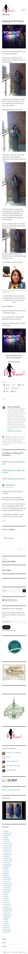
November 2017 (8, 850)
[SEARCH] (24, 590)
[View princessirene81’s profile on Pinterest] (13, 600)
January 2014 (7, 932)
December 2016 (8, 858)
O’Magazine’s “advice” (13, 209)
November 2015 (8, 885)
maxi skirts (10, 439)
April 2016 (6, 875)
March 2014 (7, 927)
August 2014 (7, 917)
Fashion (22, 436)
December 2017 (8, 848)
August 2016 (7, 866)
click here (13, 312)
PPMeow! (6, 14)
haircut (5, 439)
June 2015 (6, 896)
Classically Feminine (11, 770)
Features (8, 757)
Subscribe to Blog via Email (12, 609)
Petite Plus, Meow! (16, 491)
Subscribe (6, 627)
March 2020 (7, 841)
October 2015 (7, 887)
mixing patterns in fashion (18, 439)
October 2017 (7, 852)
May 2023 (6, 831)
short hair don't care (13, 442)
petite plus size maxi (6, 441)
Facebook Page (15, 357)
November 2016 (8, 860)
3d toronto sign (5, 438)
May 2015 (6, 898)
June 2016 (6, 871)
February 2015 (7, 904)
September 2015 (8, 890)
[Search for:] (12, 590)
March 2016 (7, 877)
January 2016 (7, 881)
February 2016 (7, 879)
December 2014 (8, 908)
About (3, 942)
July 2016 (6, 869)
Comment (20, 549)
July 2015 (6, 894)
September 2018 (8, 846)
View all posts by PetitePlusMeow (14, 430)
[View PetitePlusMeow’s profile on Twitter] (6, 600)
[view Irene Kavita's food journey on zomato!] (14, 790)
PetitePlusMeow (7, 436)
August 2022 (7, 835)
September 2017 (8, 854)
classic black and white (14, 438)
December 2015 (8, 883)
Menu (23, 9)
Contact (4, 946)
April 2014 (6, 925)
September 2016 (8, 864)
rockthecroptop (5, 442)
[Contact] (14, 370)
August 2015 (7, 892)
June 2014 (6, 921)
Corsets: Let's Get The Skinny (13, 752)
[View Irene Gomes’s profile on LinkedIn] (16, 600)
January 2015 (7, 906)
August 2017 (7, 856)
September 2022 (8, 833)
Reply (4, 520)
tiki (19, 442)
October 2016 (7, 862)
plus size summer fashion (16, 441)
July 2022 (6, 837)
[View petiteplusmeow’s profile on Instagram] (9, 600)
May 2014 (6, 923)
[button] (10, 814)
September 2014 (8, 915)
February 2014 (7, 929)
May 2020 (6, 839)
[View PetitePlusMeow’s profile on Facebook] (3, 600)
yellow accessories (6, 444)
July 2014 (6, 919)
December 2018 (8, 843)
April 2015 (6, 900)
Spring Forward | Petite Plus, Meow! (16, 478)
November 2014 (8, 911)
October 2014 (7, 913)
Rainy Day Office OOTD (12, 761)
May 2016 (6, 873)
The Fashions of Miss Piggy (13, 765)
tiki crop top (22, 442)
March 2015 (7, 902)
